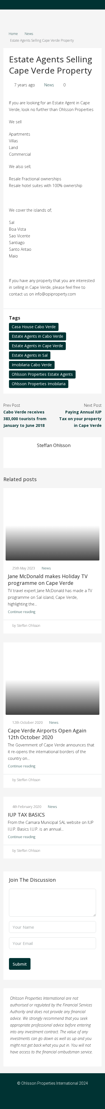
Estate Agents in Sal (30, 355)
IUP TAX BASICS (26, 814)
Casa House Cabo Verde (34, 326)
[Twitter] (57, 1099)
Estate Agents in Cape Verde (37, 345)
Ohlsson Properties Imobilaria (39, 383)
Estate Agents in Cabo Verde (37, 336)
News (29, 33)
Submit (20, 964)
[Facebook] (47, 1099)
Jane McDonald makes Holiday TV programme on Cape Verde (48, 579)
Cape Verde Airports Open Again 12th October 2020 (47, 734)
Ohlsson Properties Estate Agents (42, 374)
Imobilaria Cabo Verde (32, 364)
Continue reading (21, 611)
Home (13, 33)
